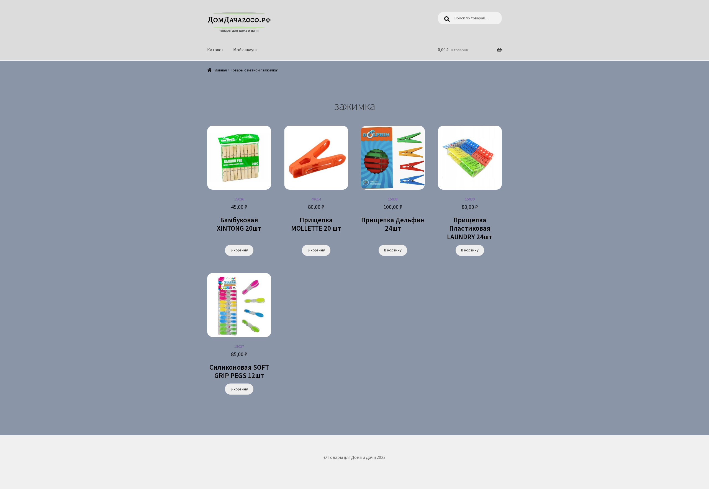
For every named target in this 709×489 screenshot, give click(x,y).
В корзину (239, 250)
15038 (393, 215)
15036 (239, 215)
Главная (220, 70)
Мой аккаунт (245, 49)
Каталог (215, 49)
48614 (316, 215)
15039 (469, 219)
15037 (239, 362)
